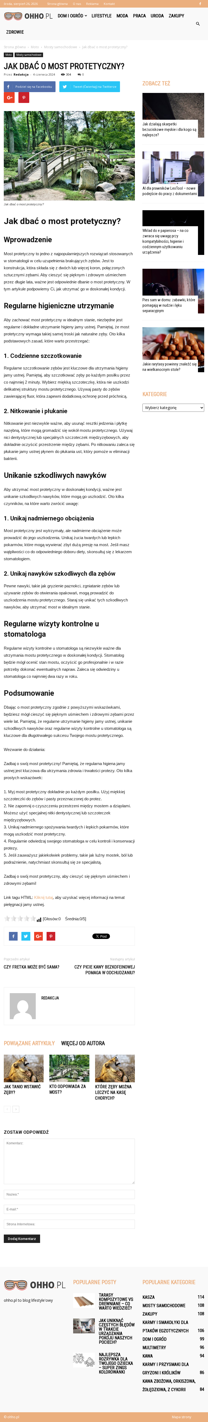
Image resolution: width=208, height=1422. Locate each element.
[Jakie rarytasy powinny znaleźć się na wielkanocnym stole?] (173, 349)
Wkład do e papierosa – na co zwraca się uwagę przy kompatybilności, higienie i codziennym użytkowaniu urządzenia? (165, 241)
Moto (8, 55)
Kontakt (109, 4)
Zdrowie (15, 32)
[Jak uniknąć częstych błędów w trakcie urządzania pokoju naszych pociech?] (84, 1326)
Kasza (148, 1297)
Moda (122, 15)
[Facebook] (200, 4)
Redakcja (21, 74)
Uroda (157, 15)
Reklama (92, 4)
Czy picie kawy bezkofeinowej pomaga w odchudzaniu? (104, 969)
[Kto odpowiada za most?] (69, 1068)
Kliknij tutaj (43, 897)
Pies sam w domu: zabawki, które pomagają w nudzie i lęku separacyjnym (168, 305)
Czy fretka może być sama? (31, 967)
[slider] (20, 918)
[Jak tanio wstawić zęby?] (24, 1068)
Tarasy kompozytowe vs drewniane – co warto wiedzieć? (116, 1302)
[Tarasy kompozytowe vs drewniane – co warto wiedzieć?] (84, 1300)
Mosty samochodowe (28, 55)
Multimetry (154, 1347)
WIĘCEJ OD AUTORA (83, 1043)
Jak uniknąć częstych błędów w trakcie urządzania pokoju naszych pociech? (117, 1331)
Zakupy (176, 15)
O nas (77, 4)
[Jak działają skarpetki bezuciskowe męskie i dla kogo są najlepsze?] (173, 115)
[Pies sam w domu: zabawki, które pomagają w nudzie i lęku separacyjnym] (173, 291)
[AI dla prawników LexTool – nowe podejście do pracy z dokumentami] (173, 173)
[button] (197, 23)
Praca (139, 15)
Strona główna (57, 4)
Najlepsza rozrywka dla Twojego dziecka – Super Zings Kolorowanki (116, 1363)
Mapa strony (181, 1417)
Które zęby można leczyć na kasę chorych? (113, 1092)
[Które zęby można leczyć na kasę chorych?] (115, 1068)
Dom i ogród (70, 15)
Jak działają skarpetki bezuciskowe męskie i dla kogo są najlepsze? (169, 129)
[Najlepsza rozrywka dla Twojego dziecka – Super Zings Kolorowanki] (84, 1360)
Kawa (147, 1356)
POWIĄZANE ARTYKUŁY (29, 1043)
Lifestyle (102, 15)
